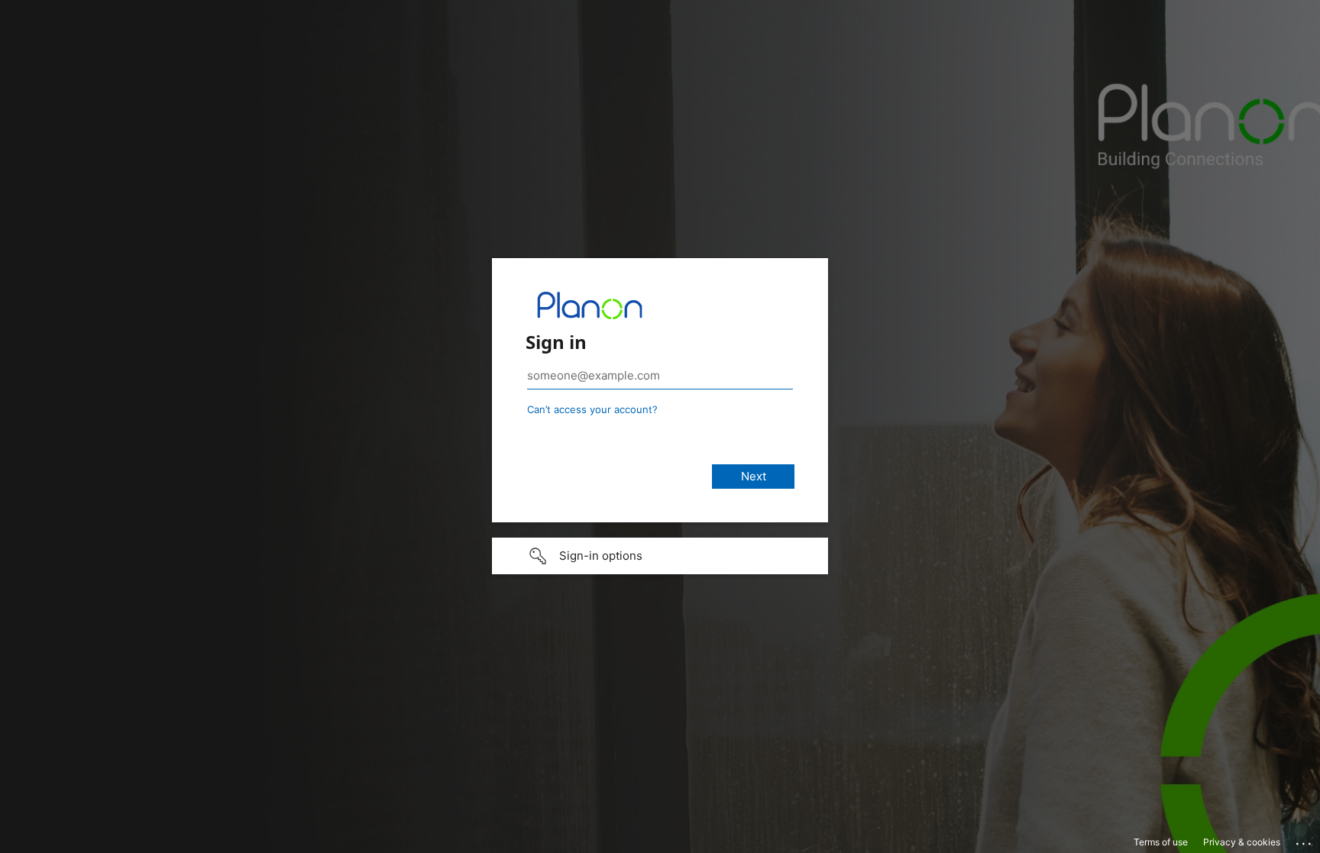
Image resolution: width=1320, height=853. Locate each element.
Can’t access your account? (592, 409)
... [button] (1305, 840)
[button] (660, 556)
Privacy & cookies (1241, 842)
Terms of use (1161, 842)
